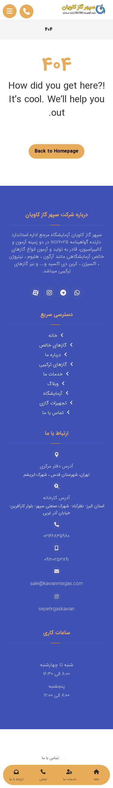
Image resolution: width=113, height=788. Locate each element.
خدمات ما (53, 374)
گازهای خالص (53, 345)
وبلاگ (52, 384)
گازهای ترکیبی (53, 364)
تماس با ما (53, 412)
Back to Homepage (56, 151)
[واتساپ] (77, 293)
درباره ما (53, 355)
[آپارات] (36, 293)
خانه (53, 335)
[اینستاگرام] (49, 293)
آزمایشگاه (52, 393)
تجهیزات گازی (53, 403)
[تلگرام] (63, 293)
